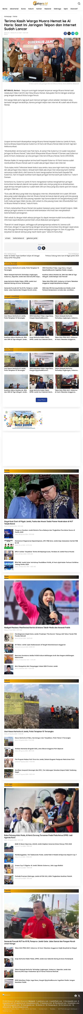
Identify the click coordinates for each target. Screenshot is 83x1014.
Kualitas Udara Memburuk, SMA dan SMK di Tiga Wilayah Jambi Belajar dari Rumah (59, 275)
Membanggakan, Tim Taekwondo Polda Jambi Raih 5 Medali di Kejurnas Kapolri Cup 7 (46, 855)
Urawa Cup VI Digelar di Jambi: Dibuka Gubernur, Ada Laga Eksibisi (39, 865)
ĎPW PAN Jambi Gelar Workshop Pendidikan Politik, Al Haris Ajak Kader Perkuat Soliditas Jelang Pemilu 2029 (46, 563)
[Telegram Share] (72, 33)
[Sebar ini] (65, 33)
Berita (6, 34)
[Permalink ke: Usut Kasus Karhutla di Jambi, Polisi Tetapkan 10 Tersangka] (16, 307)
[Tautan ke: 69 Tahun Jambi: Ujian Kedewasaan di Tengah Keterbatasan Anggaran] (8, 648)
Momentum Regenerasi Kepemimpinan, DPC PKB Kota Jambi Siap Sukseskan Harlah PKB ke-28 (46, 542)
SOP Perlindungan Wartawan (67, 1009)
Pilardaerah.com (60, 1003)
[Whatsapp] (76, 33)
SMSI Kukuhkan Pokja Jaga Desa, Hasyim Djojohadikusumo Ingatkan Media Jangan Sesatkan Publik (57, 269)
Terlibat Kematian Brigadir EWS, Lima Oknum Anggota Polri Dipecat (39, 748)
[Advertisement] (41, 123)
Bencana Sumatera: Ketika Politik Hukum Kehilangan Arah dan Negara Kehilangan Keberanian (44, 656)
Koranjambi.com (71, 1001)
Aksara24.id (7, 1007)
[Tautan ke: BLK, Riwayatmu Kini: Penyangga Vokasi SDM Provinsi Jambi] (8, 670)
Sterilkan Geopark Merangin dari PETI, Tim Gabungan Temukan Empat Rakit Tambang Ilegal (45, 771)
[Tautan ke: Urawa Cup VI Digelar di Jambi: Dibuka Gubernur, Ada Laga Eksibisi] (8, 869)
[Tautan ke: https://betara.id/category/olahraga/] (78, 784)
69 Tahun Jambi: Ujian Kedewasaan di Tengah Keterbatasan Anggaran (40, 645)
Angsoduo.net (8, 1003)
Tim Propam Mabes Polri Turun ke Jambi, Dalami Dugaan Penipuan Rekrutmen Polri (44, 759)
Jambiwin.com (74, 1003)
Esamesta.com (47, 1003)
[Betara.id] (40, 3)
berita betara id (18, 238)
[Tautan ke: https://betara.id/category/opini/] (78, 576)
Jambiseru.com (43, 1001)
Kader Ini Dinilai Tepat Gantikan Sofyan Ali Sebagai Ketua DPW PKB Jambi (21, 256)
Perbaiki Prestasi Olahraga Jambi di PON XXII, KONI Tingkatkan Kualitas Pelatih (43, 876)
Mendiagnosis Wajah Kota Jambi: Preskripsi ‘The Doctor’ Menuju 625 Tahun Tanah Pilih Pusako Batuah (46, 635)
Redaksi (52, 1009)
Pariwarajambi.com (13, 1005)
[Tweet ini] (69, 33)
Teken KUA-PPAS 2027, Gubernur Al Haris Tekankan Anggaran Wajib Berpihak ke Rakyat (60, 282)
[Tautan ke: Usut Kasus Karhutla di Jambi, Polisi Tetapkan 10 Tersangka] (41, 706)
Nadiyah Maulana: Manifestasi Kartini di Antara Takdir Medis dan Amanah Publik (37, 627)
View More (41, 400)
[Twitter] (43, 248)
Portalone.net (66, 1005)
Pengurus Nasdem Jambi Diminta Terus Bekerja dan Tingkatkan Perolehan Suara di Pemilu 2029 (45, 531)
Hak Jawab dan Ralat (29, 1009)
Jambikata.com (33, 1003)
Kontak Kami (43, 1009)
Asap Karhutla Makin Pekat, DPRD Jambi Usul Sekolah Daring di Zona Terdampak (20, 282)
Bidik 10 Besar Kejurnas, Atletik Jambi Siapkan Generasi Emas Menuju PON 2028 (43, 844)
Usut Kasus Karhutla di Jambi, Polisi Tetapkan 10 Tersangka (21, 269)
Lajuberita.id (20, 1003)
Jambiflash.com (56, 1001)
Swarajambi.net (28, 1005)
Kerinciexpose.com (21, 1007)
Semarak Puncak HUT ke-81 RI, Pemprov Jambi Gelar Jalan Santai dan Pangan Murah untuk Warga (21, 289)
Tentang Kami (7, 1011)
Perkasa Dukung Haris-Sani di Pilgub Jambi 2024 (62, 255)
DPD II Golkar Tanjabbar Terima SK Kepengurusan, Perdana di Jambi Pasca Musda (44, 551)
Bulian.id (41, 1005)
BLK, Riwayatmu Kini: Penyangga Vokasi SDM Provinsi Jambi (36, 666)
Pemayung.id (52, 1005)
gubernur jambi (32, 238)
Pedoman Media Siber (11, 1009)
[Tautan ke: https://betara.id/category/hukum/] (78, 680)
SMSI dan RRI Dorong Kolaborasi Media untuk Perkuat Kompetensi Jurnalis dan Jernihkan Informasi (58, 289)
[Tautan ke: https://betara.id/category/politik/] (78, 470)
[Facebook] (39, 248)
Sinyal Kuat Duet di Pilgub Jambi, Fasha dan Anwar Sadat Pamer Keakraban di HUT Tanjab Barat (38, 522)
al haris (7, 238)
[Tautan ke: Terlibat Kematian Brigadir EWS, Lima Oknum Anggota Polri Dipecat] (8, 752)
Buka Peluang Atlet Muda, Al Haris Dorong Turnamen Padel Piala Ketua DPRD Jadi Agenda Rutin (38, 836)
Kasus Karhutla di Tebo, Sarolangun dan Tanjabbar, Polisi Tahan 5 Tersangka (43, 738)
